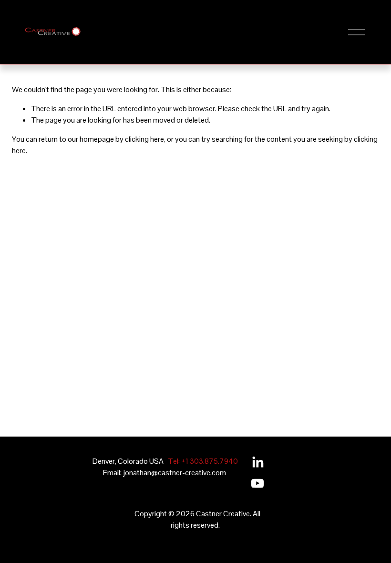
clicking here (144, 139)
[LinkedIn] (257, 462)
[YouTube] (257, 483)
